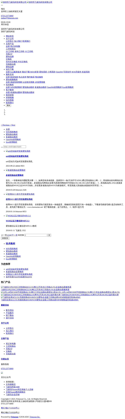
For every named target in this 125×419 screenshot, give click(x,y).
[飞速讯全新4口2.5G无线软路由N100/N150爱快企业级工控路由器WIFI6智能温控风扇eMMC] (41, 297)
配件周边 (10, 310)
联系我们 (10, 333)
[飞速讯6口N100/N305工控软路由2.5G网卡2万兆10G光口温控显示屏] (31, 295)
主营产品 (5, 338)
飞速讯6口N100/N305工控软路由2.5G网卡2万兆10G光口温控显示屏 (90, 295)
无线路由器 (11, 354)
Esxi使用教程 (11, 142)
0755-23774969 (7, 16)
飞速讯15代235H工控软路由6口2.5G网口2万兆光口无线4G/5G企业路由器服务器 (35, 290)
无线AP (9, 349)
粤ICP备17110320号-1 (10, 408)
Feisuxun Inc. (35, 417)
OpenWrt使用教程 (13, 139)
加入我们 (10, 331)
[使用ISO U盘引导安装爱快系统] (20, 194)
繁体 (8, 105)
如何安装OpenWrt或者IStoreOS (19, 277)
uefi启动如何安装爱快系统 (17, 269)
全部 (8, 46)
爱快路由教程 (12, 134)
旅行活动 (10, 318)
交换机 (9, 351)
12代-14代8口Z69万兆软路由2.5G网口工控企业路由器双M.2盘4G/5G (91, 292)
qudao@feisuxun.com (9, 18)
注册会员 (5, 359)
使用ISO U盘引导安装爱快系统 (19, 274)
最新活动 (5, 305)
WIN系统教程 (12, 132)
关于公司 (5, 323)
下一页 (15, 235)
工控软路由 (11, 346)
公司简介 (10, 328)
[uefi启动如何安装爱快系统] (18, 151)
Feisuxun (14, 417)
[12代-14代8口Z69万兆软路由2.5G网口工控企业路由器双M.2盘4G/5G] (31, 292)
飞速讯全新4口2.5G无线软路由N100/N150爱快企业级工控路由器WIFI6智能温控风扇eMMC (40, 300)
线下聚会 (10, 315)
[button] (5, 125)
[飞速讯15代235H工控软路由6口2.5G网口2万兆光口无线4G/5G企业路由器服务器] (36, 287)
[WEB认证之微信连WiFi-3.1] (18, 216)
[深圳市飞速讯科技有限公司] (62, 2)
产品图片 (10, 313)
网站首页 (10, 36)
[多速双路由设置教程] (15, 170)
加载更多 (5, 238)
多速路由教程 (12, 137)
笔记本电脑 (11, 344)
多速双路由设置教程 (14, 272)
